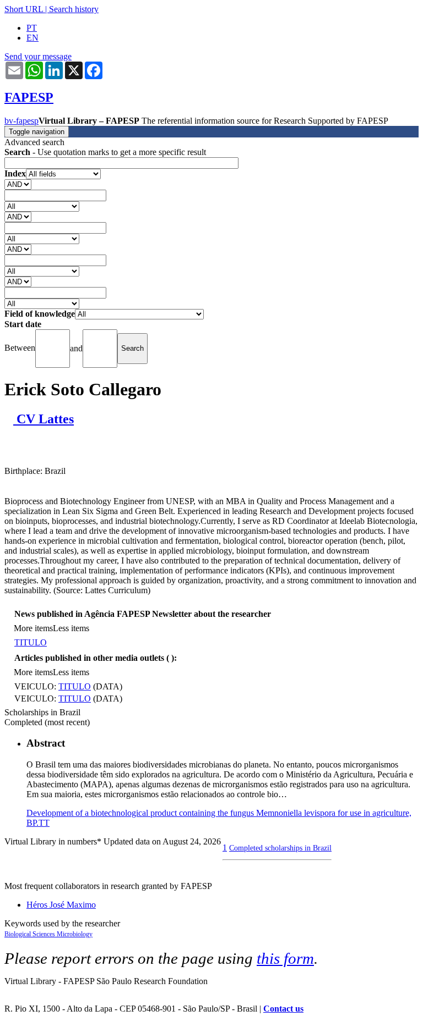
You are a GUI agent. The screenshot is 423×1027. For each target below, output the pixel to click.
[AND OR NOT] (17, 184)
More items (33, 628)
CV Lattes (43, 419)
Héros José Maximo (61, 904)
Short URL (23, 9)
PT (31, 27)
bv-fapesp (21, 120)
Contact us (283, 1008)
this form (285, 958)
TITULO (30, 642)
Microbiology (75, 934)
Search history (74, 9)
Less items (71, 628)
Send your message (38, 56)
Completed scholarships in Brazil (280, 847)
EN (32, 37)
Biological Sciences (30, 934)
